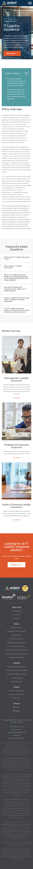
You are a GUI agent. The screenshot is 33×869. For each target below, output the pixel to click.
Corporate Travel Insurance (17, 694)
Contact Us (15, 565)
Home (5, 19)
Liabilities (13, 19)
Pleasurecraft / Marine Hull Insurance (16, 653)
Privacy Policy (16, 735)
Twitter (17, 707)
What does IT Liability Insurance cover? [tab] (17, 258)
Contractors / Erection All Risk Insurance (16, 650)
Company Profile (16, 611)
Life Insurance (16, 698)
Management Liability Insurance (16, 666)
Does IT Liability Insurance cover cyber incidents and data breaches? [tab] (17, 299)
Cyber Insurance (16, 635)
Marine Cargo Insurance (16, 646)
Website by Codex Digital (16, 738)
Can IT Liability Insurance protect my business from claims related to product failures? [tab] (16, 310)
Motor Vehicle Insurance (16, 638)
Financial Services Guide (16, 726)
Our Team (16, 614)
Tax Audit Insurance (16, 681)
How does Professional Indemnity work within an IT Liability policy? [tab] (15, 289)
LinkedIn (17, 711)
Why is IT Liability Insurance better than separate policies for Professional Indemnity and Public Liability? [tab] (16, 277)
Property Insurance (16, 627)
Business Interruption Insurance (16, 631)
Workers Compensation (16, 690)
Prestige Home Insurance (16, 657)
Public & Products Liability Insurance (16, 670)
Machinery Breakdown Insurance (16, 642)
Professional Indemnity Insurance (16, 674)
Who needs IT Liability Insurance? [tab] (13, 267)
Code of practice (16, 729)
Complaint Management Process (16, 732)
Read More (11, 53)
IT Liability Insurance (16, 678)
